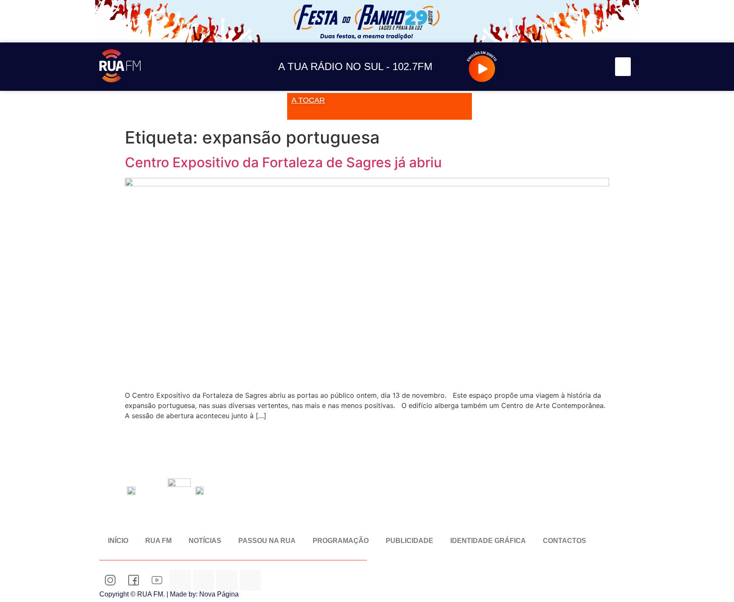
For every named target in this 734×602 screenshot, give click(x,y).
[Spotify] (594, 66)
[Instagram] (536, 66)
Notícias (205, 540)
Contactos (564, 540)
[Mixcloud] (203, 580)
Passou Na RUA (267, 540)
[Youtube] (574, 66)
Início (118, 540)
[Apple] (250, 580)
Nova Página (219, 594)
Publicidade (409, 540)
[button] (623, 66)
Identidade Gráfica (488, 540)
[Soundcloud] (517, 66)
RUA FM (158, 540)
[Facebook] (555, 66)
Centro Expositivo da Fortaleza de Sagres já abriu (283, 162)
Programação (341, 540)
